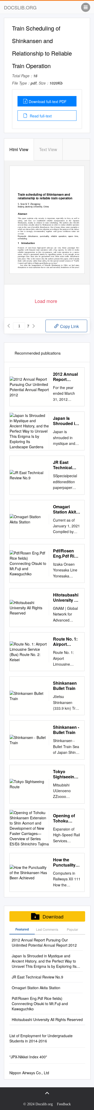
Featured (22, 929)
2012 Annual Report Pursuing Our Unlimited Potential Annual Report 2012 (66, 377)
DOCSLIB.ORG (20, 7)
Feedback (64, 1104)
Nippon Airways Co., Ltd (29, 1072)
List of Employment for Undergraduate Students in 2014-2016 (41, 1038)
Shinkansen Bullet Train (65, 686)
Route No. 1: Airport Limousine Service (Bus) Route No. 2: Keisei (66, 641)
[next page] (34, 326)
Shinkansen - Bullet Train (66, 730)
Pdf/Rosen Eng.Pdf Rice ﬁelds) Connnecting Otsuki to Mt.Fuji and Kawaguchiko (66, 553)
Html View (18, 149)
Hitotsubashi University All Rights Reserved (66, 597)
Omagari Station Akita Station (65, 509)
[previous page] (9, 326)
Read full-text (40, 115)
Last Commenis (47, 929)
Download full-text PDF (48, 101)
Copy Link (69, 326)
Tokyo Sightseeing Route (65, 774)
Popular (72, 929)
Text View (48, 149)
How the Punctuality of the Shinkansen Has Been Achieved (66, 862)
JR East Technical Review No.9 (65, 465)
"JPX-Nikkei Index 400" (28, 1056)
